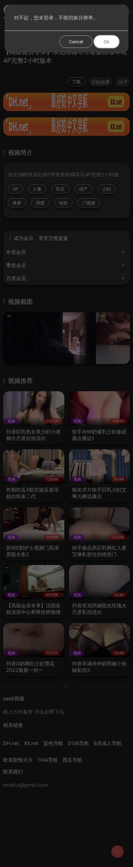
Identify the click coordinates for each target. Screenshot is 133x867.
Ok (106, 41)
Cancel (76, 41)
